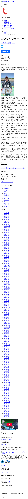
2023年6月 (6, 275)
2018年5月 (6, 374)
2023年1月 (6, 283)
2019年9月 (6, 348)
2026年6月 (6, 216)
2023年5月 (6, 276)
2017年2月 (6, 398)
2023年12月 (7, 265)
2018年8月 (6, 369)
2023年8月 (6, 271)
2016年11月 (7, 403)
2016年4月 (6, 415)
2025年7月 (6, 234)
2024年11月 (7, 247)
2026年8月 (6, 213)
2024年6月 (6, 255)
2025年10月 (7, 229)
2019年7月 (6, 351)
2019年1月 (6, 361)
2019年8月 (6, 349)
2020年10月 (7, 327)
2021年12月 (7, 304)
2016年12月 (7, 402)
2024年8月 (6, 252)
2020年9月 (6, 328)
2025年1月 (6, 244)
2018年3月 (6, 377)
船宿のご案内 (7, 27)
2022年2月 (6, 301)
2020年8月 (6, 330)
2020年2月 (6, 340)
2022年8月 (6, 291)
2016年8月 (6, 408)
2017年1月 (6, 400)
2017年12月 (7, 382)
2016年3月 (6, 416)
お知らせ (6, 188)
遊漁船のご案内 (8, 23)
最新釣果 (6, 22)
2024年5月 (6, 257)
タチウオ (6, 193)
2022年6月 (6, 294)
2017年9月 (6, 387)
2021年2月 (6, 320)
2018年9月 (6, 367)
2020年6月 (6, 333)
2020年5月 (6, 335)
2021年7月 (6, 312)
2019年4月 (6, 356)
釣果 (5, 33)
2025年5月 (6, 237)
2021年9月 (6, 309)
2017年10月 (7, 385)
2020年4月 (6, 336)
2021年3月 (6, 319)
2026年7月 (6, 214)
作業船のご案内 (8, 25)
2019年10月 (7, 346)
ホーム (5, 31)
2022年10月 (7, 288)
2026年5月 (6, 218)
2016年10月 (7, 405)
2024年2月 (6, 261)
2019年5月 (6, 354)
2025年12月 (7, 226)
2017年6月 (6, 392)
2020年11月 (7, 325)
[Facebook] (14, 49)
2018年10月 (7, 366)
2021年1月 (6, 322)
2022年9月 (6, 289)
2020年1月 (6, 341)
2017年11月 (7, 384)
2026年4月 (6, 219)
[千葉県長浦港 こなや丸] (8, 1)
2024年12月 (7, 245)
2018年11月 (7, 364)
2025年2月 (6, 242)
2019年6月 (6, 353)
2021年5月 (6, 315)
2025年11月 (7, 227)
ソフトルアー (7, 198)
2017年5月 (6, 393)
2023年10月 (7, 268)
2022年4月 (6, 297)
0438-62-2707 (6, 481)
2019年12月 (7, 343)
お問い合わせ (4, 472)
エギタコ (6, 203)
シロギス (6, 200)
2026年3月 (6, 221)
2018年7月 (6, 371)
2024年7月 (6, 253)
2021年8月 (6, 310)
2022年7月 (6, 292)
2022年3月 (6, 299)
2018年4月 (6, 376)
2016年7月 (6, 410)
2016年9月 (6, 407)
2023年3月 (6, 279)
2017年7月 (6, 390)
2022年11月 (7, 286)
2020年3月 (6, 338)
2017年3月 (6, 397)
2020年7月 (6, 332)
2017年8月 (6, 389)
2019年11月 (7, 345)
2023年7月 (6, 273)
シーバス (6, 196)
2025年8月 (6, 232)
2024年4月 (6, 258)
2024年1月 (6, 263)
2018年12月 (7, 363)
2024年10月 (7, 248)
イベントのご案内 (9, 28)
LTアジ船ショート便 (7, 168)
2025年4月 (6, 239)
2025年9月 (6, 231)
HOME (5, 20)
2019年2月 (6, 359)
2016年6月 (6, 411)
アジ (13, 43)
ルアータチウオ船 (19, 168)
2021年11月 (7, 305)
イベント (6, 190)
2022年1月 (6, 302)
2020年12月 (7, 323)
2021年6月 (6, 314)
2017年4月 (6, 395)
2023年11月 (7, 266)
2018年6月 (6, 372)
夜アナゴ (6, 204)
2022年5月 (6, 296)
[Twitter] (14, 46)
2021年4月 (6, 317)
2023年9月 (6, 270)
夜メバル (6, 206)
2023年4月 (6, 278)
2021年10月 (7, 307)
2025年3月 (6, 240)
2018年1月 (6, 380)
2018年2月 (6, 379)
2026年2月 (6, 222)
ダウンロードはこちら (7, 182)
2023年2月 (6, 281)
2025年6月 (6, 235)
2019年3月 (6, 358)
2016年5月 (6, 413)
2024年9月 (6, 250)
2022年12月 (7, 284)
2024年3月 (6, 260)
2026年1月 (6, 224)
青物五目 (6, 195)
